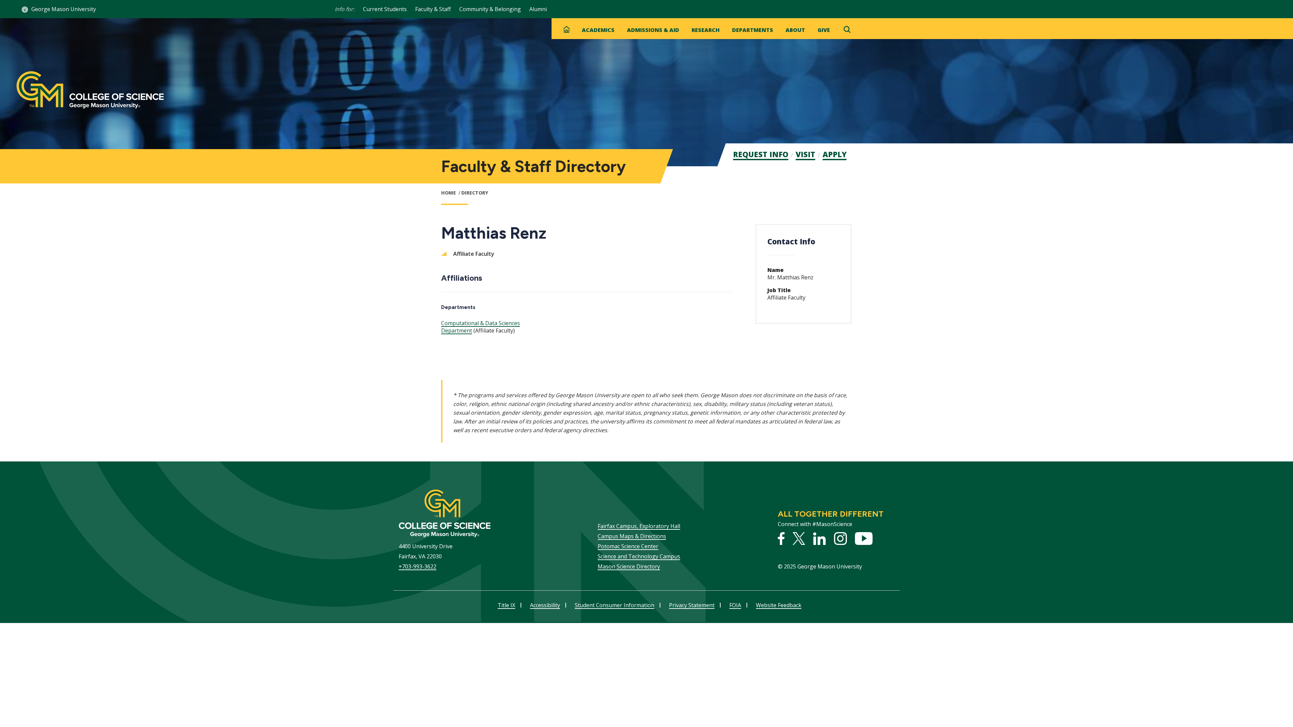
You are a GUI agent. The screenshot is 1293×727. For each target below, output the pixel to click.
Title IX (506, 605)
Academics (598, 30)
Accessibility (545, 605)
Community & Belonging (490, 9)
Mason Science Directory (629, 566)
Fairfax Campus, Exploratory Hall (639, 526)
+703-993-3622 (417, 566)
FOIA (735, 605)
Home (448, 192)
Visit (805, 154)
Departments (752, 30)
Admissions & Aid (653, 30)
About (795, 30)
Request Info (760, 154)
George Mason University (63, 9)
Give (824, 30)
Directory (474, 192)
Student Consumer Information (614, 605)
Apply (835, 154)
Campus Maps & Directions (632, 536)
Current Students (385, 9)
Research (706, 30)
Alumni (538, 9)
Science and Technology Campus (639, 556)
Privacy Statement (692, 605)
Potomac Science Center (628, 546)
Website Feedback (778, 605)
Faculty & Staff (433, 9)
